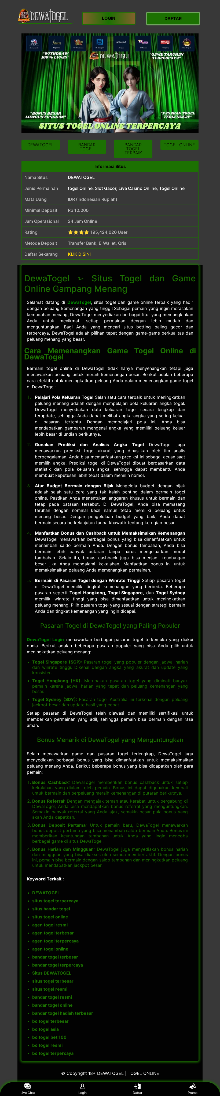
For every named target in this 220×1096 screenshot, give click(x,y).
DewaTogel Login (45, 639)
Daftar (137, 1093)
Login (82, 1093)
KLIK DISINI (79, 254)
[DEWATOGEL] (45, 16)
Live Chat (27, 1093)
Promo (192, 1093)
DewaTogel (79, 302)
